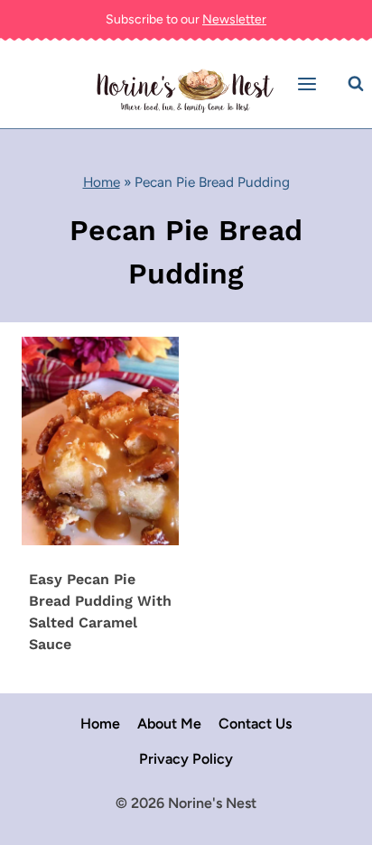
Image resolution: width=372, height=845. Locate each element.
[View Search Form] (355, 84)
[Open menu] (309, 84)
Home (101, 181)
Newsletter (234, 19)
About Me (169, 723)
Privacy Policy (186, 758)
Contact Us (255, 723)
